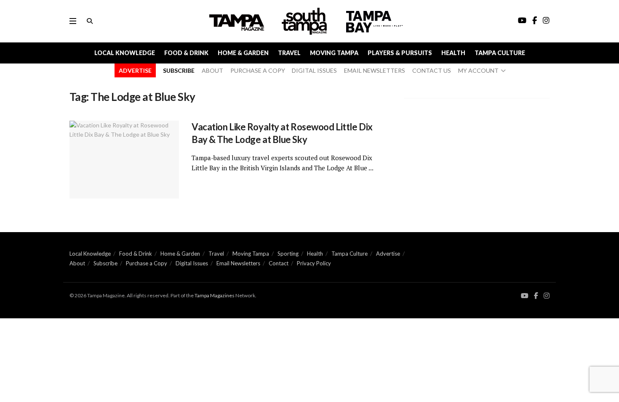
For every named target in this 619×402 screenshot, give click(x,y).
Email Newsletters (238, 263)
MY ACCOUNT (478, 70)
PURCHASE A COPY (257, 70)
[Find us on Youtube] (524, 296)
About (77, 263)
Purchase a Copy (146, 263)
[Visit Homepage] (305, 21)
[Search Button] (90, 21)
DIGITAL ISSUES (314, 70)
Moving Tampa (334, 52)
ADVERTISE (135, 70)
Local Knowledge (124, 52)
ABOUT (212, 70)
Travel (289, 52)
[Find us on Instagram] (547, 296)
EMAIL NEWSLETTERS (374, 70)
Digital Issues (192, 263)
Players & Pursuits (400, 52)
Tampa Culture (500, 52)
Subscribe (105, 263)
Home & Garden (243, 52)
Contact (278, 263)
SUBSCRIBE (179, 70)
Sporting (288, 253)
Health (453, 52)
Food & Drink (186, 52)
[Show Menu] (72, 21)
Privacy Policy (314, 263)
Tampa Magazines (215, 295)
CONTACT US (431, 70)
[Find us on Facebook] (536, 296)
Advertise (388, 253)
